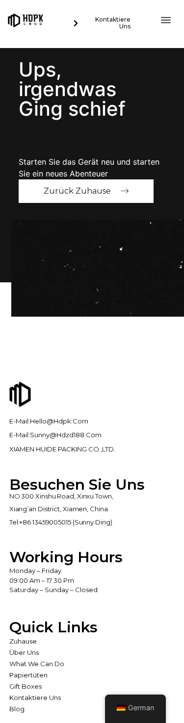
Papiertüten (28, 675)
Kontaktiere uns (35, 697)
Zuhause (23, 641)
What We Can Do (36, 664)
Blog (17, 709)
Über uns (24, 652)
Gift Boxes (25, 686)
